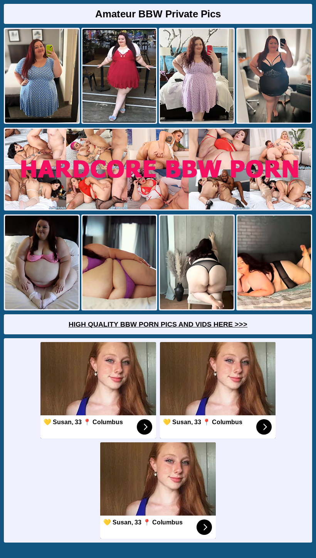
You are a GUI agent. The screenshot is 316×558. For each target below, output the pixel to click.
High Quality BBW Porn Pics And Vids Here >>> (158, 324)
